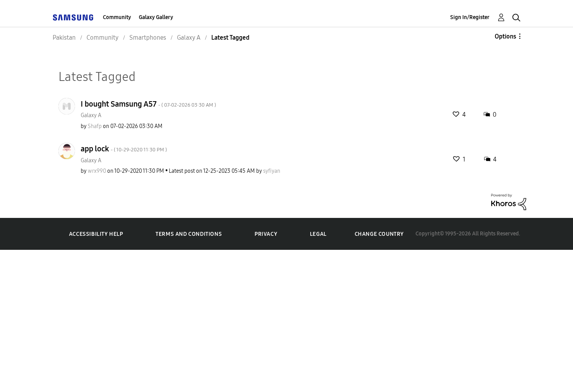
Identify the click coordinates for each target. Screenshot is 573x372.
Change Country (379, 234)
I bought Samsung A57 (148, 104)
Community (117, 17)
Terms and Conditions (189, 234)
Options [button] (505, 36)
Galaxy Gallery (156, 17)
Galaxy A (91, 115)
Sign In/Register (470, 17)
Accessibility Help (96, 234)
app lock (124, 148)
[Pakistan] (73, 17)
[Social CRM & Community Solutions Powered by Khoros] (508, 201)
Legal (318, 234)
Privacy (266, 234)
